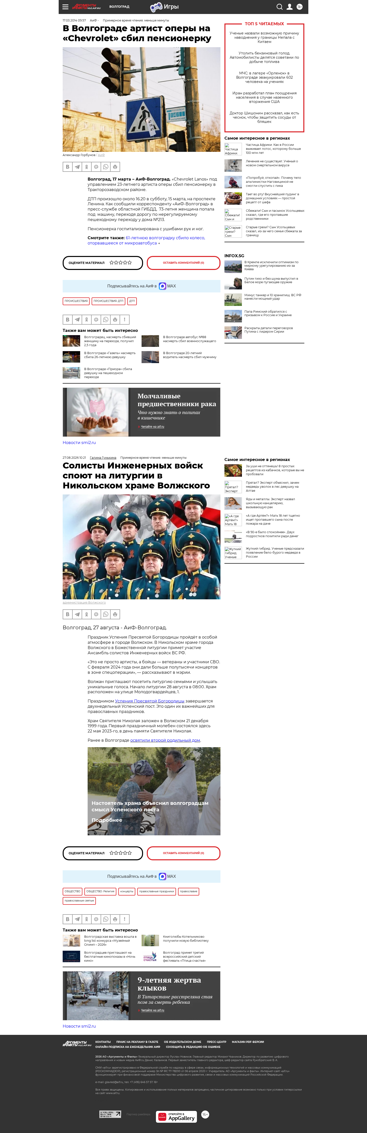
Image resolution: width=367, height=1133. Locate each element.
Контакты (103, 1042)
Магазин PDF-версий (248, 1042)
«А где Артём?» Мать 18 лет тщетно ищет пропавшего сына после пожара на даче (273, 519)
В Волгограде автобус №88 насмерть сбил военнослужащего (189, 339)
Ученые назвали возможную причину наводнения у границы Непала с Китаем (264, 37)
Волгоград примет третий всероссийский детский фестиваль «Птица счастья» (184, 956)
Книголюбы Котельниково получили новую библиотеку (186, 938)
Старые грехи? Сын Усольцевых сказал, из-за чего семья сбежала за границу (274, 231)
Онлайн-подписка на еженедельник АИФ (127, 1047)
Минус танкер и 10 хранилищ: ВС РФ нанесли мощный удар (272, 296)
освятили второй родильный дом (165, 740)
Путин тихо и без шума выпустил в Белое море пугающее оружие (271, 280)
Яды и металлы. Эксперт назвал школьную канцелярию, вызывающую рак (270, 503)
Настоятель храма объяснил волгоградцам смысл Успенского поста (150, 806)
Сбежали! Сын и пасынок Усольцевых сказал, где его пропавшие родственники (275, 215)
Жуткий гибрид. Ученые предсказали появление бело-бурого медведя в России (275, 552)
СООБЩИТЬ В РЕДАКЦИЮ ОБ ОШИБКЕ (193, 1047)
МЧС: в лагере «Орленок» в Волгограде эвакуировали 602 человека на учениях (264, 77)
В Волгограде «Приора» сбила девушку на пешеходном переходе (108, 373)
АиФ (101, 155)
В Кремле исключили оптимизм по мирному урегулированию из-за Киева (271, 265)
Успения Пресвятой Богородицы (149, 701)
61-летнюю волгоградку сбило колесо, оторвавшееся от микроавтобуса (146, 240)
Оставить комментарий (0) (183, 262)
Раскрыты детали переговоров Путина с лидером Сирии (268, 329)
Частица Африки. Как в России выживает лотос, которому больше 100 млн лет (273, 149)
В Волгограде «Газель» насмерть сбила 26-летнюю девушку (110, 355)
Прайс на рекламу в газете (137, 1042)
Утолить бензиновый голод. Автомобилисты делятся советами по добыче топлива (264, 57)
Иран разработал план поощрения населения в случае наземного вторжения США (264, 97)
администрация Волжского (84, 602)
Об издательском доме (182, 1042)
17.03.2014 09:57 (74, 20)
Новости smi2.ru (79, 442)
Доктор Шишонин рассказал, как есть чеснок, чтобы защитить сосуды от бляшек (264, 117)
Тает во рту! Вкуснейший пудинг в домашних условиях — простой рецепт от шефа (272, 198)
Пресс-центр (216, 1042)
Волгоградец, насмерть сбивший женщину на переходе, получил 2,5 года (110, 341)
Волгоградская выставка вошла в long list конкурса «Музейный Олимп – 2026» (110, 940)
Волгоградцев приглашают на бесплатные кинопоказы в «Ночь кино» (109, 956)
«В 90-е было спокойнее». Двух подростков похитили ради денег (272, 534)
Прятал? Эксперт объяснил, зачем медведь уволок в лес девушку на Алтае (272, 486)
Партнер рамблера (138, 1114)
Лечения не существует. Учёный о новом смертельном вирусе (272, 163)
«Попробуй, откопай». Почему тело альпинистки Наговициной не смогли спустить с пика (273, 182)
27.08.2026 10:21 (74, 457)
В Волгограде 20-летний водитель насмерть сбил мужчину (189, 355)
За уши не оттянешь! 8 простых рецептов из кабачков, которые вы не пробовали (275, 470)
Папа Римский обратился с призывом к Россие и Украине (268, 313)
